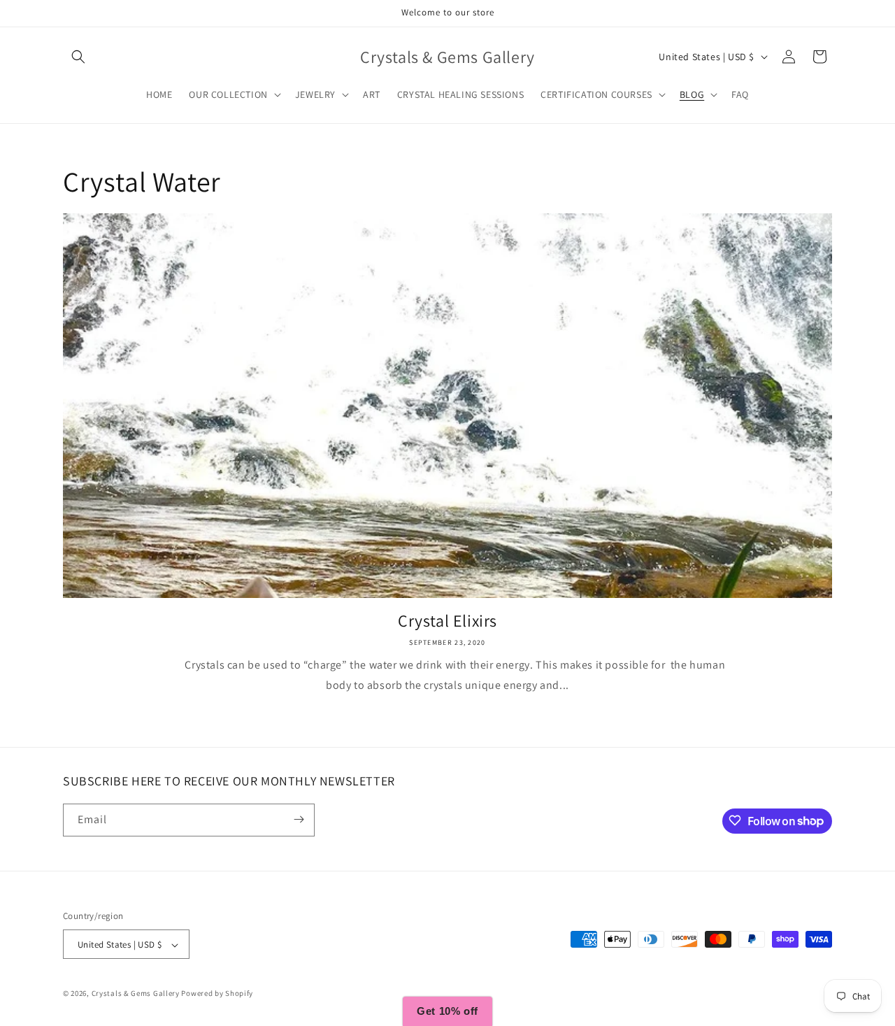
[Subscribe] (298, 819)
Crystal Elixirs (447, 621)
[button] (78, 56)
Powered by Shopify (217, 994)
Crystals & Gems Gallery (137, 994)
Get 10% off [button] (447, 1011)
